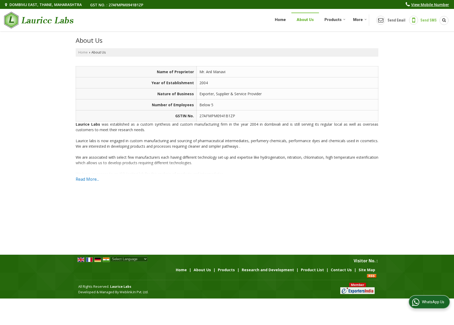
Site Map (367, 269)
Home (280, 19)
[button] (430, 4)
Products (333, 19)
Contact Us (341, 269)
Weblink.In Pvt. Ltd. (134, 292)
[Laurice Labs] (39, 20)
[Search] (442, 20)
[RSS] (371, 275)
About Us (305, 19)
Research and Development (268, 269)
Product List (312, 269)
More (358, 19)
